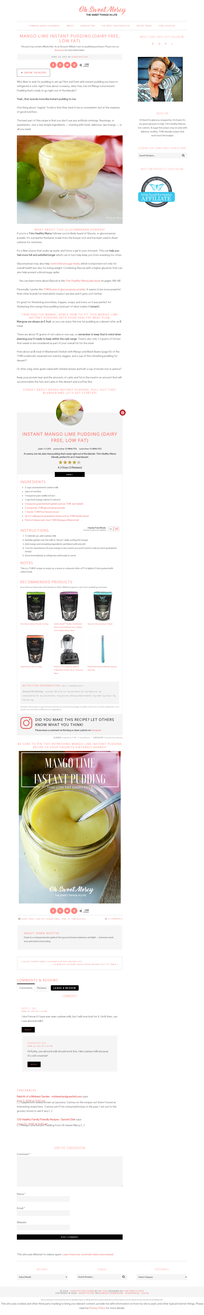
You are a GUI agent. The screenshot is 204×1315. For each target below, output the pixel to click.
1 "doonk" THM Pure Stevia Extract (42, 511)
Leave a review (64, 988)
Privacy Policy (97, 1308)
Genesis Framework (111, 1293)
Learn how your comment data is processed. (88, 1254)
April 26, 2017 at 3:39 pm (34, 1011)
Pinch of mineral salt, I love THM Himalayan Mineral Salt (52, 520)
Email (21, 1208)
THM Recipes (78, 919)
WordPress (132, 1293)
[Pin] (60, 65)
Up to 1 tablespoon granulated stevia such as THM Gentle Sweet (57, 516)
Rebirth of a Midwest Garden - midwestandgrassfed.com (49, 1096)
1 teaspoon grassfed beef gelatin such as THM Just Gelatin (54, 503)
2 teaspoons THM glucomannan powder (45, 507)
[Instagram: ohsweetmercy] (27, 724)
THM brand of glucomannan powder (64, 289)
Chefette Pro (87, 1293)
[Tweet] (67, 65)
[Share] (53, 65)
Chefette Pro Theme (82, 1291)
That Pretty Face (134, 1291)
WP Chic (103, 1291)
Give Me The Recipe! (35, 72)
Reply (28, 1030)
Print (70, 475)
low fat (40, 919)
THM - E (65, 919)
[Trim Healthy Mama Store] (156, 210)
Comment (23, 1154)
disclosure (60, 50)
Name (21, 1194)
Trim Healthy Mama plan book (82, 280)
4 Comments (115, 919)
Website (21, 1222)
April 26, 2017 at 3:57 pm (40, 1046)
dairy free (27, 919)
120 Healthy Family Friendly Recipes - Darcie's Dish (46, 1119)
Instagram (96, 730)
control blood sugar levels (65, 263)
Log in (145, 1293)
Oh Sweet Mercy (102, 10)
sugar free (53, 919)
